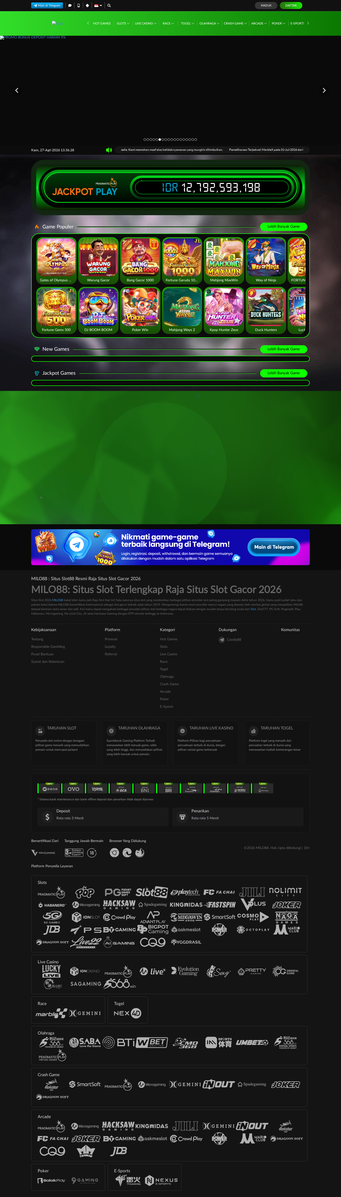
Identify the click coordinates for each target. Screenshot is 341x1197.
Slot (253, 609)
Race (167, 23)
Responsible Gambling (48, 647)
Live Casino (144, 23)
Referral (111, 654)
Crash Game (234, 23)
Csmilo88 (234, 640)
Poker (277, 23)
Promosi (111, 639)
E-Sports (298, 23)
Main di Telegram (49, 5)
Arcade (257, 23)
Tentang (37, 639)
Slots (122, 23)
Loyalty (110, 647)
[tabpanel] (170, 90)
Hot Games (102, 23)
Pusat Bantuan (42, 654)
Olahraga (208, 23)
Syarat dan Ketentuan (47, 662)
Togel (186, 23)
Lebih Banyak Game (284, 226)
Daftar (291, 5)
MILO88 (57, 600)
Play (106, 191)
